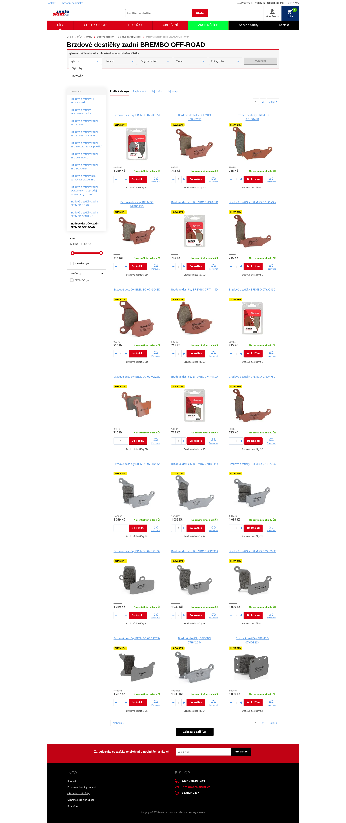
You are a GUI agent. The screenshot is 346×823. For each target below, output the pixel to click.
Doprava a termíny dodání (81, 787)
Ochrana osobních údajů (80, 799)
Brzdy (89, 36)
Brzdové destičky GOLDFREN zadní (80, 111)
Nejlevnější (140, 91)
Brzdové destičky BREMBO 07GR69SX (194, 551)
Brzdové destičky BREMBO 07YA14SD (194, 289)
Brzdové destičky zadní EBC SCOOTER (84, 166)
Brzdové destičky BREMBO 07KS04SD (137, 289)
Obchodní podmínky (72, 3)
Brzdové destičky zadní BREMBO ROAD (84, 203)
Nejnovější (173, 91)
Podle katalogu (119, 91)
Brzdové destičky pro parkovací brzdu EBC (83, 177)
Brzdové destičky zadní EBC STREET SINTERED (84, 133)
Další (272, 101)
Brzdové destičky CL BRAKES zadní (82, 100)
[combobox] (85, 61)
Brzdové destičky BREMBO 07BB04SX (194, 464)
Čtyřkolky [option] (77, 68)
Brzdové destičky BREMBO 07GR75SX (137, 638)
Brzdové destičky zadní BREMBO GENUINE (84, 214)
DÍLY (79, 36)
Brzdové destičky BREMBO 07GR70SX (252, 551)
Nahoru (118, 723)
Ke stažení (72, 806)
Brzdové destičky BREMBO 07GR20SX (137, 551)
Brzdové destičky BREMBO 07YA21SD (252, 289)
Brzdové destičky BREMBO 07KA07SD (194, 202)
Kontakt (51, 3)
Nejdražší (156, 91)
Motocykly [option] (77, 75)
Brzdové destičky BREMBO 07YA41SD (194, 376)
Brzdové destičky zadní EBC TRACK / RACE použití (85, 144)
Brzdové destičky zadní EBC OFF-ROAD (84, 155)
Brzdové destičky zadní (129, 36)
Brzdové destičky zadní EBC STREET (84, 122)
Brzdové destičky (105, 36)
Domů (70, 36)
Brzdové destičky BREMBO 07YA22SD (137, 376)
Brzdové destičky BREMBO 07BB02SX (137, 464)
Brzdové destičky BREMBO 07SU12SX (137, 115)
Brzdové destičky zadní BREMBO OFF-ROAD (84, 225)
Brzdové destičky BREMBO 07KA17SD (252, 202)
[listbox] (85, 72)
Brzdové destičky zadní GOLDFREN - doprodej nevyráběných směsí (84, 190)
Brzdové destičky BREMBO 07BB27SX (252, 464)
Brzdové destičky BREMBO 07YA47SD (252, 376)
